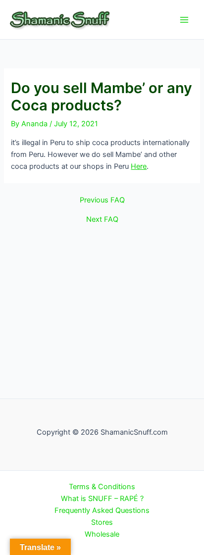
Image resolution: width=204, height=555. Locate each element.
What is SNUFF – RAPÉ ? (102, 498)
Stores (102, 522)
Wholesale (102, 534)
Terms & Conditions (102, 486)
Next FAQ (102, 219)
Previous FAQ (102, 200)
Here (139, 166)
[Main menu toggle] (184, 19)
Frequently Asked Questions (102, 510)
